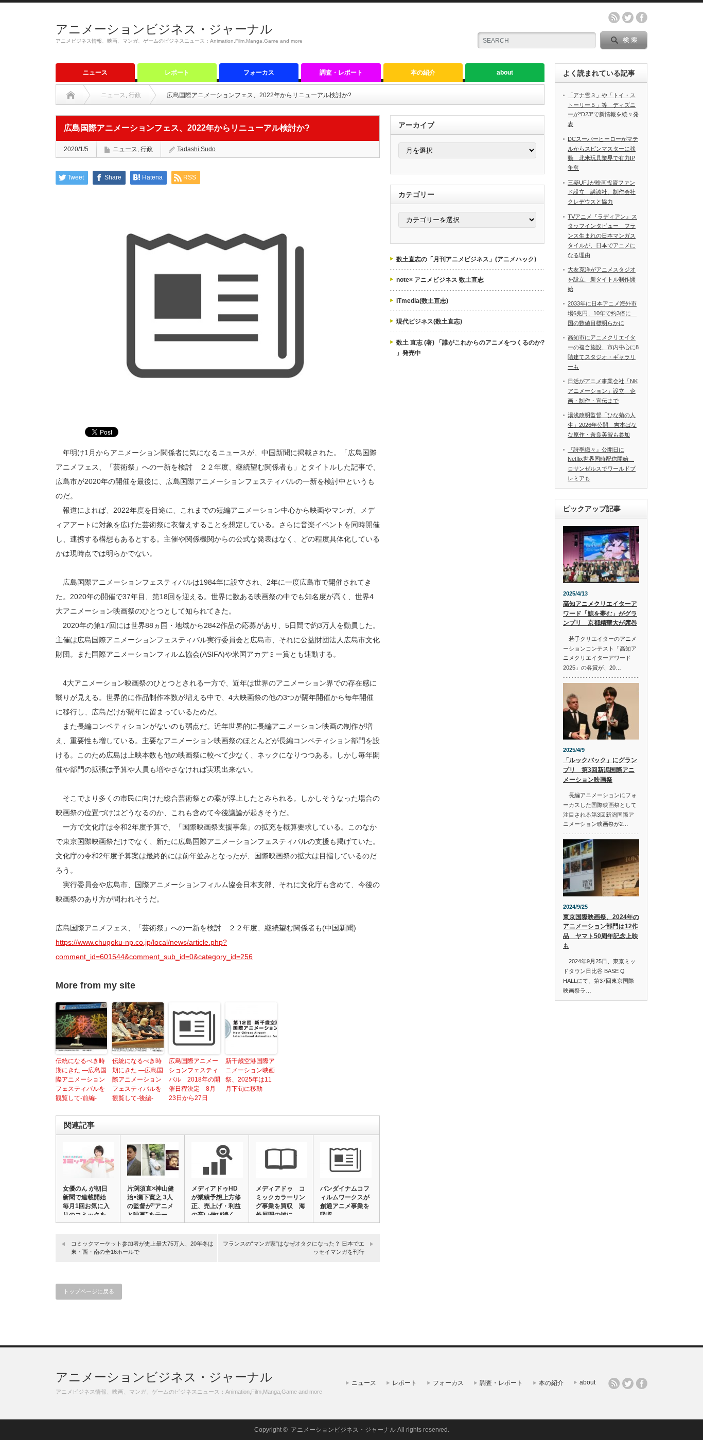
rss (614, 17)
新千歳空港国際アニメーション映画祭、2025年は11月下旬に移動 (250, 1074)
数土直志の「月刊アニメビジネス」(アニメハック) (466, 259)
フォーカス (258, 72)
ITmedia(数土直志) (422, 300)
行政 (135, 95)
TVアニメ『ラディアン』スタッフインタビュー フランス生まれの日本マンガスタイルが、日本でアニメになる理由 (602, 235)
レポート (177, 72)
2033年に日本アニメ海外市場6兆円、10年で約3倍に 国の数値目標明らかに (602, 313)
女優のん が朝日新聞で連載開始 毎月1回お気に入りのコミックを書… (87, 1206)
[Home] (70, 95)
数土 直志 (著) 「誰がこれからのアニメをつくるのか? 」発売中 (470, 347)
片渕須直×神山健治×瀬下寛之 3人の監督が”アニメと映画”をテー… (150, 1201)
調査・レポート (341, 72)
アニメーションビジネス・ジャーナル (164, 29)
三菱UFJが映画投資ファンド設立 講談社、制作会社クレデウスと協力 (602, 192)
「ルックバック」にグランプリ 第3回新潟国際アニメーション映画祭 (600, 770)
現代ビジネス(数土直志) (429, 321)
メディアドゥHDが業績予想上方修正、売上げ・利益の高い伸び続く (216, 1201)
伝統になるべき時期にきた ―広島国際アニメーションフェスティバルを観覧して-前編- (81, 1079)
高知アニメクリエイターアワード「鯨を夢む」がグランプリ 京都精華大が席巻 (600, 613)
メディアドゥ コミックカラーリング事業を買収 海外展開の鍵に (280, 1201)
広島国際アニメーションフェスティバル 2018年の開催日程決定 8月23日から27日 (194, 1079)
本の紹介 (423, 72)
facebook (641, 17)
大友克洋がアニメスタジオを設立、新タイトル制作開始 (602, 279)
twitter (628, 17)
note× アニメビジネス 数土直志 (440, 279)
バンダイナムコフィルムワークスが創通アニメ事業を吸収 (345, 1201)
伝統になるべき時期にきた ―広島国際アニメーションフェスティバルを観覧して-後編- (137, 1079)
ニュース (95, 72)
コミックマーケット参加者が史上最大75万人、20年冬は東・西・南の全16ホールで (142, 1247)
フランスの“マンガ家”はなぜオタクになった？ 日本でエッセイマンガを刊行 (293, 1247)
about (505, 72)
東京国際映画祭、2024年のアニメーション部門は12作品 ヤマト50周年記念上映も (601, 931)
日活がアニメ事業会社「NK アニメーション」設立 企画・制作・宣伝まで (603, 390)
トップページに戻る (88, 1291)
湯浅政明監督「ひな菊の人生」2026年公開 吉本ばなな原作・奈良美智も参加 (602, 424)
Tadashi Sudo (196, 149)
